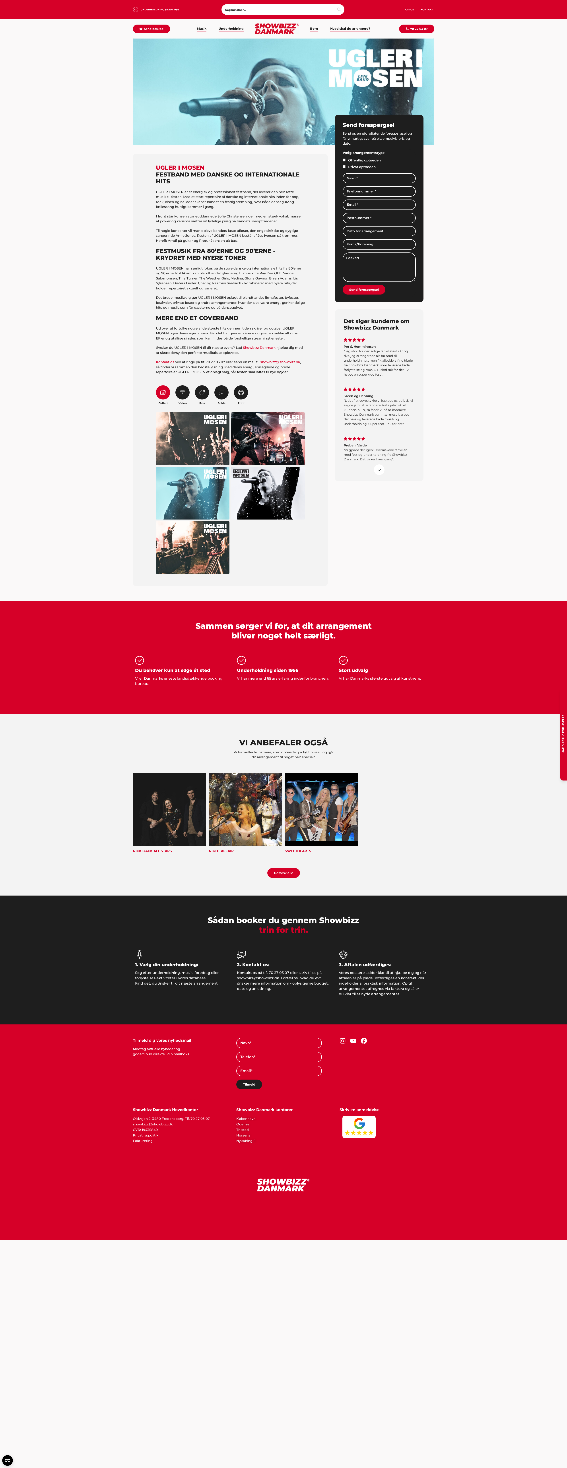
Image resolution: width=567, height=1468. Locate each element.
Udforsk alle (283, 873)
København (246, 1119)
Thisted (242, 1130)
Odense (242, 1124)
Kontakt (427, 9)
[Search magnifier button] (339, 10)
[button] (283, 1242)
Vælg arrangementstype (363, 153)
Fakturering (143, 1141)
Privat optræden (362, 167)
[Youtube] (353, 1041)
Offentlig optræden (364, 160)
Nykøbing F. (246, 1141)
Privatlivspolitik (145, 1135)
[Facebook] (364, 1041)
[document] (283, 1317)
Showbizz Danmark (259, 347)
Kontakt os (165, 362)
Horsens (243, 1135)
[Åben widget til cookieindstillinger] (7, 1460)
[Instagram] (343, 1041)
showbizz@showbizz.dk (280, 362)
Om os (409, 9)
